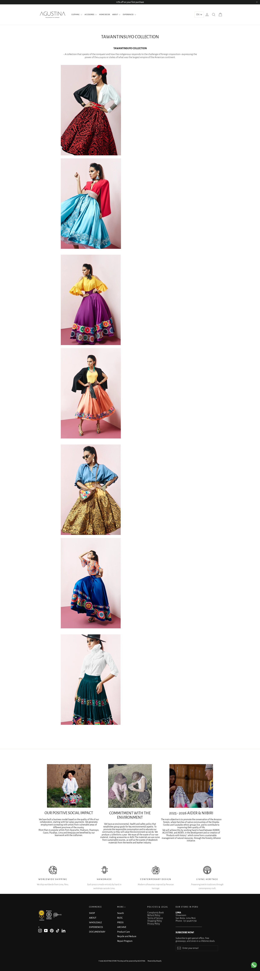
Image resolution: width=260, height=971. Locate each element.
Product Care (123, 932)
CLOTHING (75, 15)
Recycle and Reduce (126, 936)
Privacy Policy (153, 923)
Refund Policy (153, 915)
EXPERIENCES (128, 15)
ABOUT (115, 15)
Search (120, 913)
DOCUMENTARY (97, 932)
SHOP (92, 913)
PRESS (120, 922)
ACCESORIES (89, 15)
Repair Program (124, 941)
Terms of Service (155, 918)
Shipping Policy (154, 921)
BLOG (120, 918)
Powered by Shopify (154, 961)
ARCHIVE (121, 927)
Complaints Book (155, 912)
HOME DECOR (104, 15)
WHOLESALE (95, 922)
